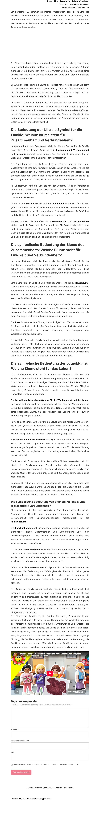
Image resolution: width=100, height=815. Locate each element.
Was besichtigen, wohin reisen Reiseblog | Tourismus (32, 799)
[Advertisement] (50, 45)
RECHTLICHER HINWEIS (65, 788)
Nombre (14, 729)
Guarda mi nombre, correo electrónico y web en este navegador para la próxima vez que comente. (45, 764)
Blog (56, 1)
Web (12, 752)
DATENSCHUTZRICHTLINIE (44, 788)
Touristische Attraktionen (79, 4)
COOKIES (30, 788)
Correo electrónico (20, 741)
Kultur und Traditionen (80, 1)
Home (49, 1)
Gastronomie (65, 1)
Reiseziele (63, 4)
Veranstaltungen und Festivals (73, 7)
